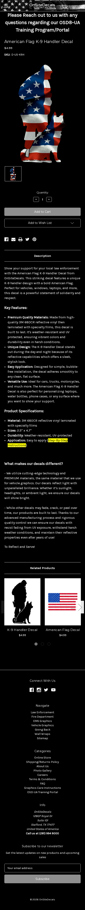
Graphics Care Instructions (42, 788)
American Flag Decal (63, 630)
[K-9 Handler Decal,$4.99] (22, 602)
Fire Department (42, 716)
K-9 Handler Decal (22, 630)
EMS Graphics (42, 721)
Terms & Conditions (42, 779)
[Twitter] (27, 239)
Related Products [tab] (42, 568)
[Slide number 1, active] (36, 644)
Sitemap (42, 738)
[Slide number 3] (49, 644)
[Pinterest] (34, 239)
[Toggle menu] (5, 5)
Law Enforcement (42, 712)
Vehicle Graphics (42, 725)
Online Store (42, 757)
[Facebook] (6, 239)
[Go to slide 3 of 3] (5, 607)
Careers (42, 775)
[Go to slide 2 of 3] (80, 607)
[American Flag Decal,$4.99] (62, 602)
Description (42, 256)
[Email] (13, 239)
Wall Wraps (42, 734)
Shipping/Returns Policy (42, 762)
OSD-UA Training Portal (42, 792)
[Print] (20, 239)
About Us (43, 766)
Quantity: (43, 192)
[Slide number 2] (42, 644)
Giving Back (42, 729)
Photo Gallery (42, 770)
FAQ (42, 783)
